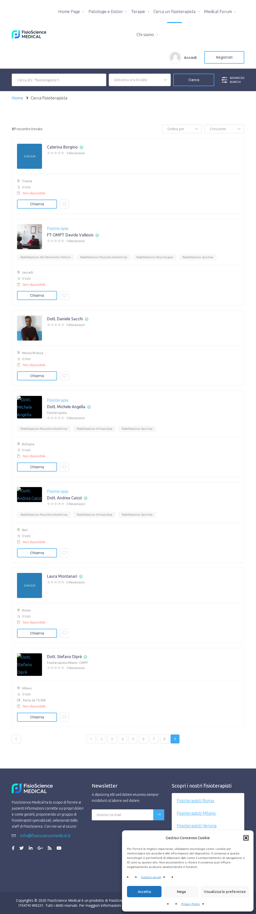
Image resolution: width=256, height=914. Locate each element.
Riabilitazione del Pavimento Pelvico (45, 257)
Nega (181, 891)
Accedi (190, 57)
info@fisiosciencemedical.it (44, 835)
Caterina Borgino (62, 147)
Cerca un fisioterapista (175, 11)
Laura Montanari (62, 576)
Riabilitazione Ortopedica (94, 428)
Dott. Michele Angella (66, 406)
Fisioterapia (57, 228)
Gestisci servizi (151, 877)
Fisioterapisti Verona (196, 825)
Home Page (69, 11)
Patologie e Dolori (105, 11)
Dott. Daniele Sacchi (65, 319)
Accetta (144, 891)
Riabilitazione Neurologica (154, 257)
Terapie (138, 11)
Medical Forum (218, 11)
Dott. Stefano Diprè (64, 656)
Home (17, 97)
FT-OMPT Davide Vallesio (70, 235)
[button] (246, 837)
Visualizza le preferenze (225, 891)
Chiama (37, 204)
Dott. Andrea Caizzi (64, 498)
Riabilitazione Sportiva (197, 257)
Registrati (224, 57)
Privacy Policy (190, 903)
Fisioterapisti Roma (195, 800)
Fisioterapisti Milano (196, 813)
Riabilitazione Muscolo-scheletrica (103, 257)
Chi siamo (145, 34)
